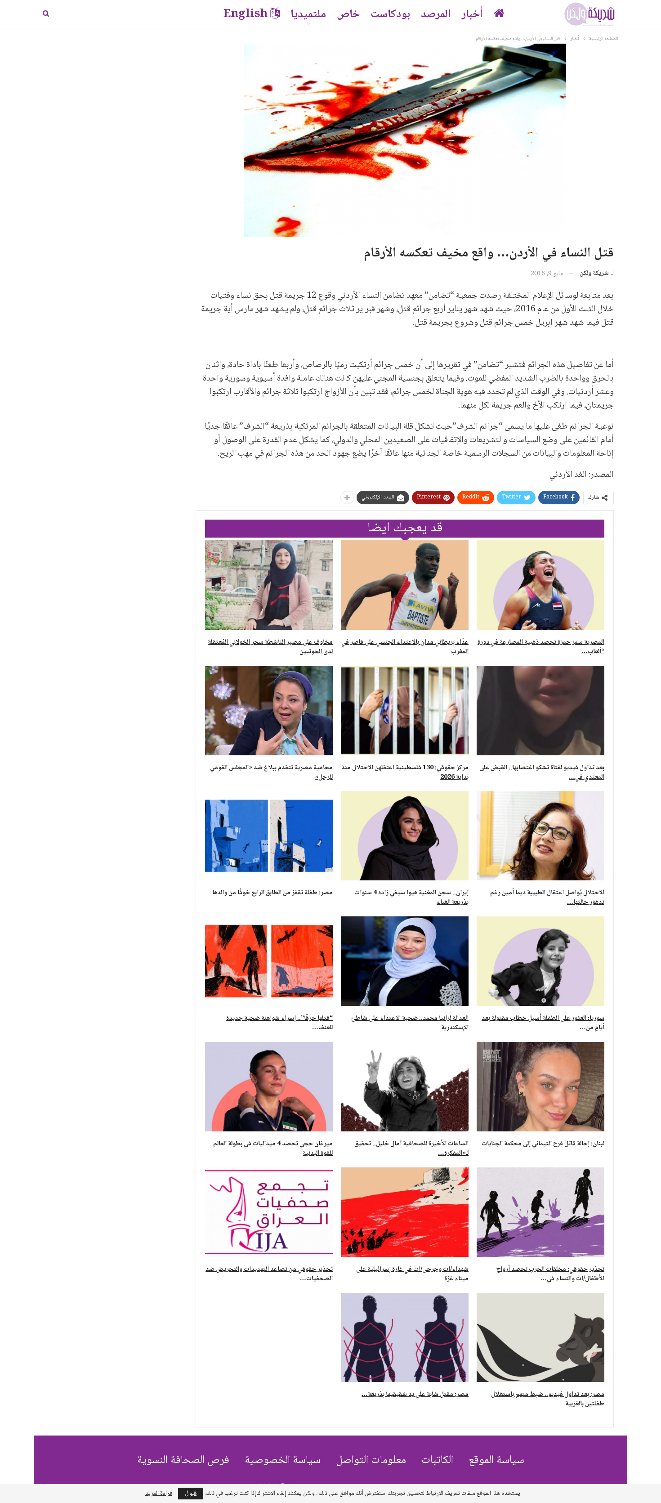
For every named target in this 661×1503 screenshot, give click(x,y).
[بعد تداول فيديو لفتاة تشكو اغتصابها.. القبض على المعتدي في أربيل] (540, 710)
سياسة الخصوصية (283, 1460)
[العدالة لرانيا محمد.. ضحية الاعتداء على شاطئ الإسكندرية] (405, 961)
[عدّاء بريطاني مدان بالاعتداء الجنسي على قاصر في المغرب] (405, 585)
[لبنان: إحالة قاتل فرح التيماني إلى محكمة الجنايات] (540, 1086)
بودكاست (390, 14)
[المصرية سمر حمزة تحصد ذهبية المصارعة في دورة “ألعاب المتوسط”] (540, 585)
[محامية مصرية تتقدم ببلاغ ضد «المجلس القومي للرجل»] (269, 710)
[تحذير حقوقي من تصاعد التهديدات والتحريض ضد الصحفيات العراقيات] (269, 1212)
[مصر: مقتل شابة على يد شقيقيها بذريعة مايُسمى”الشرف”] (405, 1337)
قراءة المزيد (158, 1493)
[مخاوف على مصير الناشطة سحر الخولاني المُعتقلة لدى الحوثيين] (269, 585)
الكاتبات (437, 1460)
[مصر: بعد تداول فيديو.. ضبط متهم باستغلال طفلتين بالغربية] (540, 1337)
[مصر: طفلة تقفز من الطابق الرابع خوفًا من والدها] (269, 836)
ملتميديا (308, 14)
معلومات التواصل (371, 1460)
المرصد (436, 14)
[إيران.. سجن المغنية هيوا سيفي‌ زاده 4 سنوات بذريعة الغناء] (405, 836)
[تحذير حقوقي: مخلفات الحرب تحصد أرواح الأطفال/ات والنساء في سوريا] (540, 1212)
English (245, 14)
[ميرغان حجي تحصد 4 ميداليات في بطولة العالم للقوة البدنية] (269, 1086)
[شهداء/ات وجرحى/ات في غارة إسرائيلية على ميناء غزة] (405, 1212)
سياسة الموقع (496, 1460)
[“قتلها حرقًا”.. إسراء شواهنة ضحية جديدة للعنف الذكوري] (269, 961)
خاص (348, 14)
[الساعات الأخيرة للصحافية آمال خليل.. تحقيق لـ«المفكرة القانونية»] (405, 1086)
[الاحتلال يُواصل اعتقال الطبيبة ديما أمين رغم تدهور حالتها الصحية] (540, 836)
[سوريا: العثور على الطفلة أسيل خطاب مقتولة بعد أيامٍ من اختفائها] (540, 961)
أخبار (472, 14)
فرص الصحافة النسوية (183, 1460)
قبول (191, 1493)
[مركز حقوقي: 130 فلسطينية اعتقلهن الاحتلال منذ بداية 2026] (405, 710)
